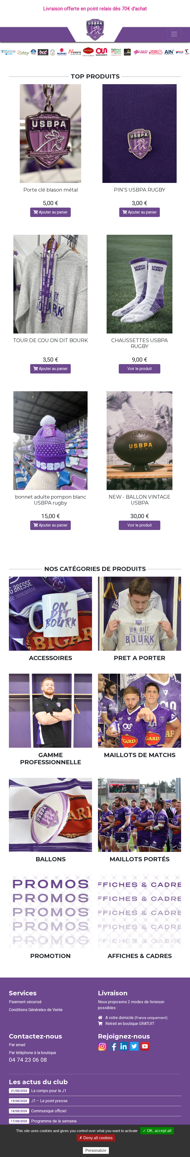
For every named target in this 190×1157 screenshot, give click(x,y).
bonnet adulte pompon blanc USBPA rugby (50, 500)
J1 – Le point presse (49, 1100)
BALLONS (51, 859)
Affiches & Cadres (140, 956)
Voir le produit (139, 368)
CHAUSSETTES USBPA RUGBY (139, 343)
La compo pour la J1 (48, 1090)
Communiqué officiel (48, 1111)
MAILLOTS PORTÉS (139, 859)
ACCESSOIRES (50, 658)
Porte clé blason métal (50, 190)
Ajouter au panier (53, 212)
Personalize (95, 1150)
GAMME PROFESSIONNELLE (50, 759)
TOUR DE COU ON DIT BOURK (50, 340)
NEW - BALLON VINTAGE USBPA (139, 500)
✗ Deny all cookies (96, 1138)
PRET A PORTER (139, 658)
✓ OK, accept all (157, 1131)
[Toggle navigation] (174, 34)
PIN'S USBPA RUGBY (139, 190)
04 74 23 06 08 (28, 1060)
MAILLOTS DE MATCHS (139, 755)
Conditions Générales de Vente (36, 1009)
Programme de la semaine (54, 1121)
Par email (17, 1044)
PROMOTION (50, 956)
